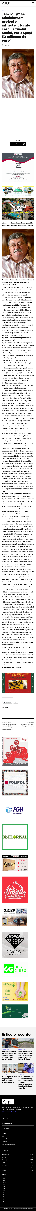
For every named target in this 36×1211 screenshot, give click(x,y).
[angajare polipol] (18, 167)
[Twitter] (16, 144)
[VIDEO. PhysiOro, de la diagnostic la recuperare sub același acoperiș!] (10, 1068)
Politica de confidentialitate (10, 1112)
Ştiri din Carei (5, 1049)
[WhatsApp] (24, 144)
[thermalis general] (18, 209)
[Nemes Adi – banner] (18, 191)
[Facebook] (12, 144)
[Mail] (7, 1118)
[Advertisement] (18, 117)
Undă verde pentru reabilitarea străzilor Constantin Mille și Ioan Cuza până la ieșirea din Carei (26, 1055)
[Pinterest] (20, 144)
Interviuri (4, 10)
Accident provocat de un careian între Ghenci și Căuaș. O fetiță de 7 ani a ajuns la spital (9, 1055)
